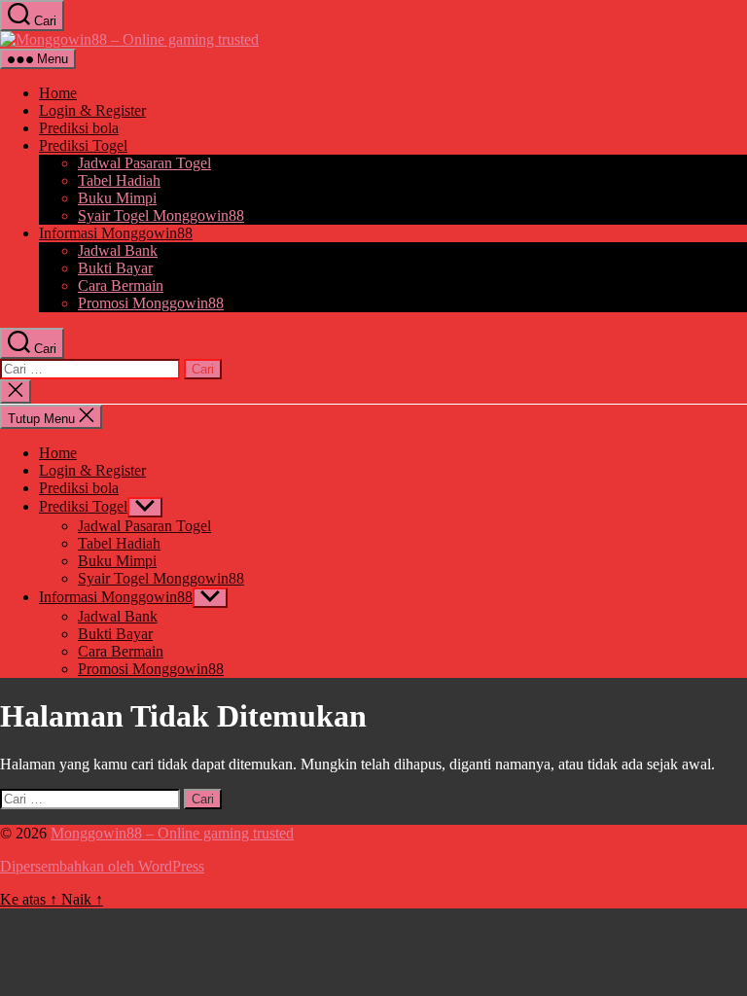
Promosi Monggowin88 (151, 303)
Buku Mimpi (117, 198)
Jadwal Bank (118, 250)
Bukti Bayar (115, 268)
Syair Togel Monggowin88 (161, 215)
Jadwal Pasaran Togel (144, 163)
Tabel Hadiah (119, 180)
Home (58, 93)
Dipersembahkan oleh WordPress (102, 866)
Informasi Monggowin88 (116, 233)
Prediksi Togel (83, 145)
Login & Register (92, 110)
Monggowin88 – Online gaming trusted (172, 833)
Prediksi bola (79, 128)
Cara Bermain (120, 285)
